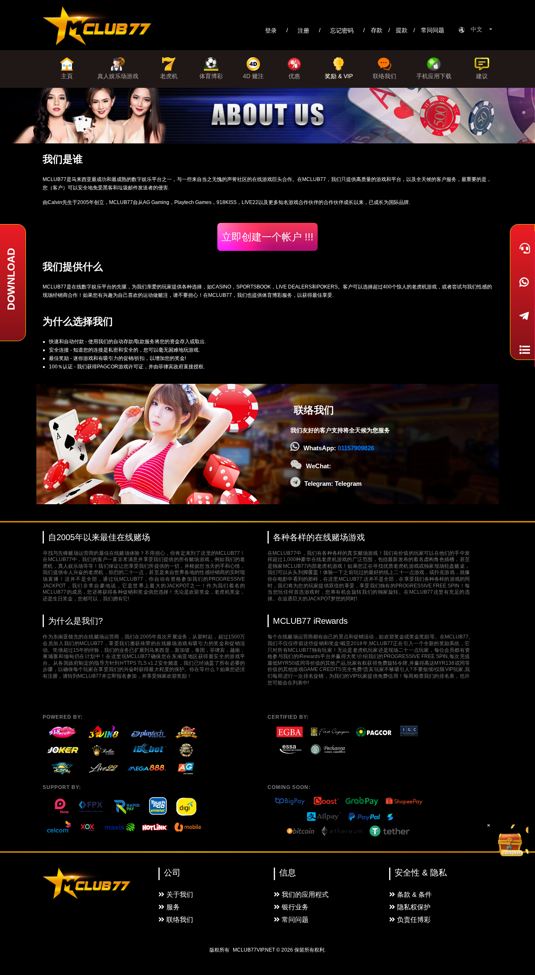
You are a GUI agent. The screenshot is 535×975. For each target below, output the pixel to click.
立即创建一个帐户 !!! (267, 236)
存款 (376, 30)
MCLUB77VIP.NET (254, 950)
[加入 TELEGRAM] (522, 316)
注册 (303, 30)
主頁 (67, 76)
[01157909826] (522, 282)
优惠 (294, 76)
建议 (482, 76)
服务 (173, 907)
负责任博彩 (414, 919)
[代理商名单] (522, 350)
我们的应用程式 (305, 894)
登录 (271, 30)
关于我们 (179, 894)
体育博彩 (211, 76)
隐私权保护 (414, 907)
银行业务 (295, 907)
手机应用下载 (433, 76)
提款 (402, 30)
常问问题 (432, 30)
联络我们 (384, 76)
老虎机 (169, 76)
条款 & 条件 (414, 894)
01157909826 (356, 448)
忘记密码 (342, 30)
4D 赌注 (253, 76)
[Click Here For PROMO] (511, 841)
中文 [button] (479, 29)
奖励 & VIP (339, 76)
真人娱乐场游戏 (117, 76)
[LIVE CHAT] (522, 248)
